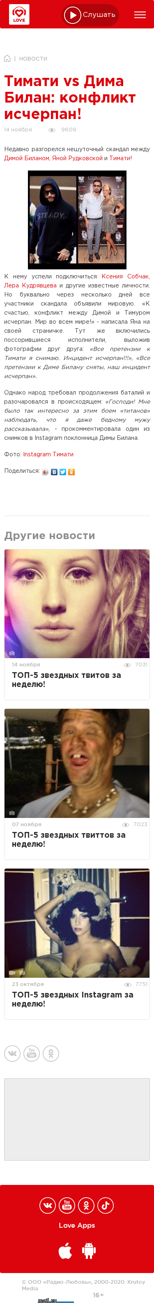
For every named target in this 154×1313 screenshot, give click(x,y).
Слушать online (99, 15)
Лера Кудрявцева (30, 285)
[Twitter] (63, 470)
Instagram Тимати (48, 454)
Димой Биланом (26, 158)
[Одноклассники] (71, 470)
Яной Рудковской (77, 158)
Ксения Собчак (123, 276)
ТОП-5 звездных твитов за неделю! (66, 680)
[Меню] (140, 15)
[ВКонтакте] (54, 470)
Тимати (119, 158)
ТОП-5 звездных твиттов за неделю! (69, 840)
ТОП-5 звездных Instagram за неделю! (72, 1000)
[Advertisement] (77, 1120)
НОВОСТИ (33, 59)
